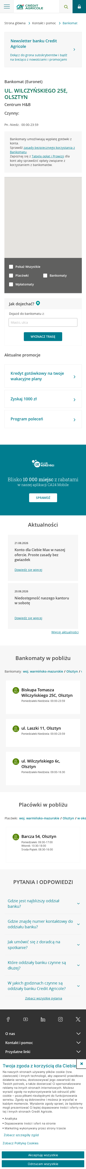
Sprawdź (43, 498)
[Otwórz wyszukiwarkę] (66, 6)
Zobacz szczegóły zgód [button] (21, 1135)
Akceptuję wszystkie (43, 1155)
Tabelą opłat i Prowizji (48, 156)
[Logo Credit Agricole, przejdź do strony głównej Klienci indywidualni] (30, 7)
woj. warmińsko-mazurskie (43, 671)
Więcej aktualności (65, 632)
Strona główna (15, 23)
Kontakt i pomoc (44, 23)
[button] (81, 1063)
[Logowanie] (79, 6)
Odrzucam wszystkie (43, 1164)
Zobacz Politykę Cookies (20, 1143)
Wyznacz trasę (43, 336)
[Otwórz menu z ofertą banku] (7, 6)
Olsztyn (72, 671)
